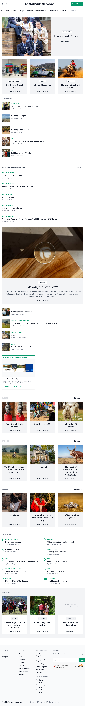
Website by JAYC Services (75, 702)
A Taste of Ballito (9, 197)
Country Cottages (18, 115)
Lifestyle (14, 320)
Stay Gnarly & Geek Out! (14, 86)
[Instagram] (6, 4)
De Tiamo (14, 515)
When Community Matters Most (24, 106)
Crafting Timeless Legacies (70, 516)
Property (11, 183)
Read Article (67, 41)
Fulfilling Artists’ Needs (21, 153)
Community (15, 103)
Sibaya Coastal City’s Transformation (17, 186)
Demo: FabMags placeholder (70, 623)
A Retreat (15, 335)
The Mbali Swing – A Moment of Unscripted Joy (42, 518)
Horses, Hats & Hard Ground (70, 86)
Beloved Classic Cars (42, 84)
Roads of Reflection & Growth (23, 346)
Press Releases (24, 320)
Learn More (71, 631)
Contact (63, 11)
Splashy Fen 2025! (42, 424)
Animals (70, 81)
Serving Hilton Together (21, 311)
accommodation (40, 11)
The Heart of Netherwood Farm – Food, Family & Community (70, 471)
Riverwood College (67, 36)
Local (43, 81)
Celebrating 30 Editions (70, 425)
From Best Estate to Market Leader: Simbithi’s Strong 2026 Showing (30, 219)
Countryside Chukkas (20, 129)
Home (21, 654)
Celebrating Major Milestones (42, 623)
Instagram (5, 657)
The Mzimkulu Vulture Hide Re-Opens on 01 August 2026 (34, 323)
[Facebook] (2, 4)
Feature (4, 172)
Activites (30, 11)
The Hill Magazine (42, 664)
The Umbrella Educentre (12, 175)
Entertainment (53, 11)
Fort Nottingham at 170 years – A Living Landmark (14, 625)
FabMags (39, 672)
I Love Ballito (40, 669)
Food (7, 11)
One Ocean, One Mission (12, 208)
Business (14, 11)
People (22, 11)
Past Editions (77, 4)
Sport (19, 127)
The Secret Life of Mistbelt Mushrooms (27, 141)
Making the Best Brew (42, 287)
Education (67, 31)
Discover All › (79, 167)
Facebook (5, 654)
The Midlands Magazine (38, 4)
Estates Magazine (42, 667)
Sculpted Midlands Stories (14, 425)
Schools (11, 172)
